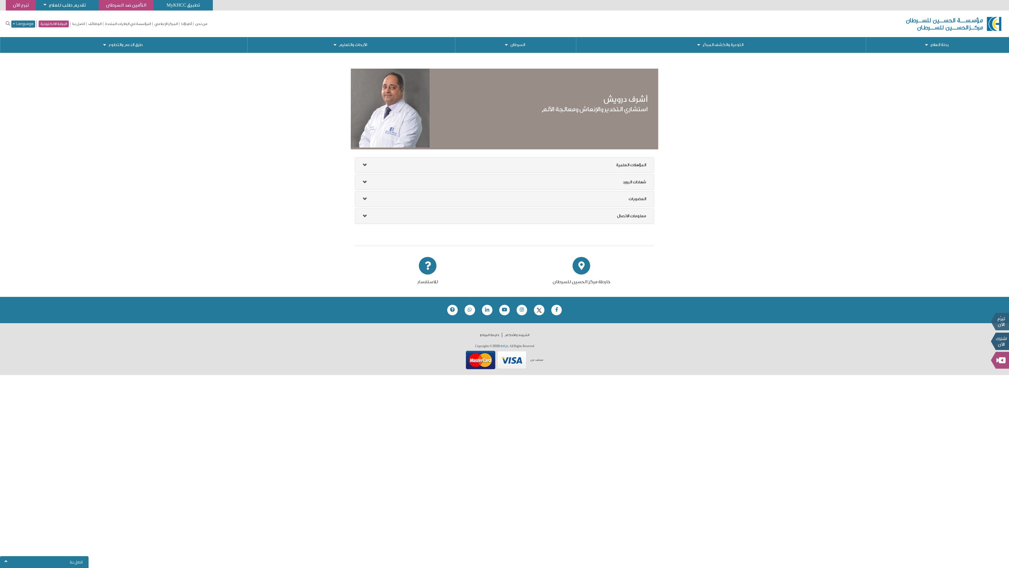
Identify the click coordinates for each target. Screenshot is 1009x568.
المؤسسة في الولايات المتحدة (128, 24)
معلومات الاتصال (631, 216)
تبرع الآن (1000, 321)
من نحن (201, 24)
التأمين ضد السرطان (126, 5)
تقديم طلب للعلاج (67, 5)
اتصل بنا (78, 24)
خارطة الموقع (489, 335)
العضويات (637, 199)
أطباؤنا (186, 24)
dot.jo (504, 346)
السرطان (517, 45)
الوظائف (95, 24)
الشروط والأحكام (517, 335)
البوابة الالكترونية (53, 24)
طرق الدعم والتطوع (126, 45)
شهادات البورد (634, 182)
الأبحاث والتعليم (353, 45)
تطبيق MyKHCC (183, 5)
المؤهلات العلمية (631, 165)
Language (24, 24)
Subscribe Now (1000, 341)
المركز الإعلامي (166, 24)
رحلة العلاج (939, 45)
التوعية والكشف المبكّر (723, 45)
